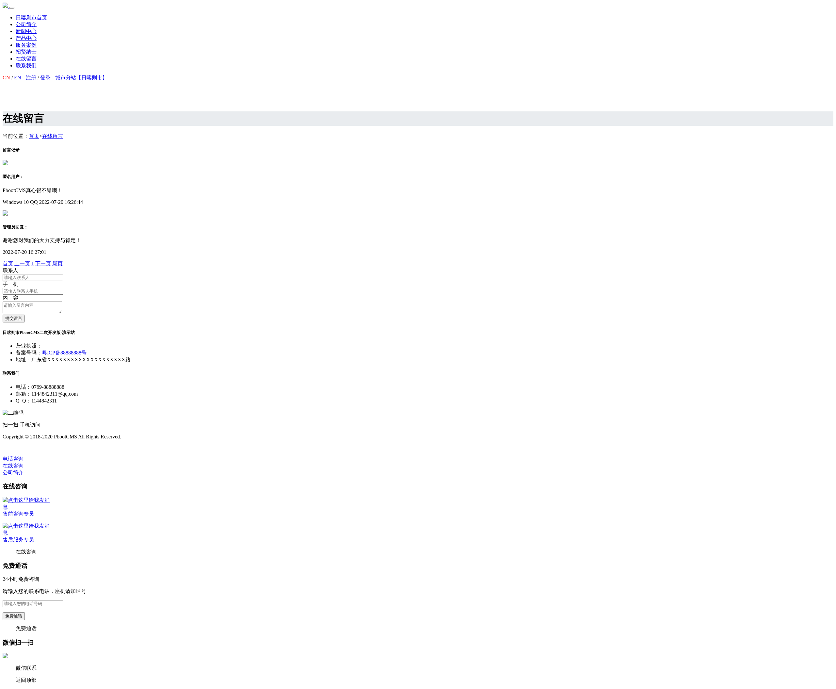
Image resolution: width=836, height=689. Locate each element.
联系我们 (26, 65)
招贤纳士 (26, 52)
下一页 (43, 263)
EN (17, 77)
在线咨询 (13, 465)
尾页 (57, 263)
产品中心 (26, 38)
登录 (45, 77)
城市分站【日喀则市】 (81, 77)
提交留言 (13, 318)
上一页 (22, 263)
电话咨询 (13, 459)
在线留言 (26, 58)
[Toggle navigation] (11, 8)
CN (6, 77)
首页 (34, 136)
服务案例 (26, 45)
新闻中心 (26, 31)
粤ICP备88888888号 (64, 352)
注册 (31, 77)
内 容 (10, 298)
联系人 (10, 270)
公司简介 (26, 24)
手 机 (10, 284)
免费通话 (13, 616)
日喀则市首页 (31, 17)
